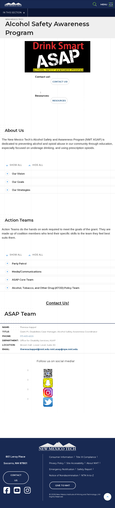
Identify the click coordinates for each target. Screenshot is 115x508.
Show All (16, 165)
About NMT (93, 463)
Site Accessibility (75, 463)
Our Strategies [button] (21, 190)
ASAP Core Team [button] (22, 279)
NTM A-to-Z (87, 475)
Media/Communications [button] (26, 271)
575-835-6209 (27, 336)
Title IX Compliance (86, 457)
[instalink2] (48, 392)
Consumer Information (61, 457)
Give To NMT (62, 485)
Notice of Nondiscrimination (63, 475)
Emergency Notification (61, 469)
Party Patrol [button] (19, 263)
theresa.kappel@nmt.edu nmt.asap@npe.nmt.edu (49, 349)
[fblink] (48, 373)
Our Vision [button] (18, 173)
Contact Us (15, 478)
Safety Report (84, 469)
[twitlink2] (48, 401)
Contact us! (60, 81)
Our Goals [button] (18, 182)
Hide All (37, 165)
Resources (59, 100)
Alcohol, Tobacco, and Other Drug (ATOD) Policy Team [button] (45, 288)
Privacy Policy (56, 463)
